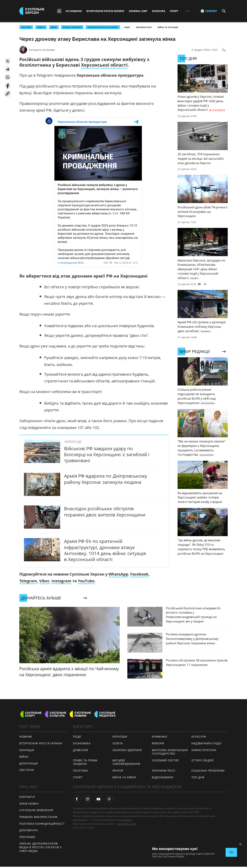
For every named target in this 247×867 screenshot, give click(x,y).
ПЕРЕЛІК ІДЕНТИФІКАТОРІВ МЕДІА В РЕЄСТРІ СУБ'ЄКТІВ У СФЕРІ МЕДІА (40, 847)
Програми (27, 837)
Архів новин (29, 803)
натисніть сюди (127, 823)
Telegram (28, 580)
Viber (44, 580)
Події (127, 27)
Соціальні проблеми (208, 770)
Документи (28, 830)
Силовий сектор (165, 760)
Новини (25, 736)
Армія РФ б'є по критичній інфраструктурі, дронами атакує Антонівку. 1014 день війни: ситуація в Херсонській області (105, 550)
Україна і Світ (138, 11)
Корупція (120, 736)
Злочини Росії (143, 27)
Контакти (27, 797)
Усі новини (74, 11)
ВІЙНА (23, 756)
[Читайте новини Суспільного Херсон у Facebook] (77, 799)
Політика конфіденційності (41, 823)
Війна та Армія (124, 777)
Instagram (61, 580)
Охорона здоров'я (127, 750)
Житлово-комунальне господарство (170, 752)
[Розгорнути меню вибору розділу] (59, 11)
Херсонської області (104, 65)
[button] (7, 61)
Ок (231, 852)
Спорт (174, 11)
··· (187, 11)
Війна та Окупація (168, 27)
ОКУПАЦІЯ (26, 750)
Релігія (118, 770)
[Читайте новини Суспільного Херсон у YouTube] (98, 799)
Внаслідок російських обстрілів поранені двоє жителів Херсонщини (104, 511)
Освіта (118, 743)
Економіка (81, 743)
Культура (158, 11)
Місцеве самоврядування (126, 762)
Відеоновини (162, 777)
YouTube (86, 580)
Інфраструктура (203, 750)
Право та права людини (85, 762)
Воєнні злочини (72, 27)
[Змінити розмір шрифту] (224, 50)
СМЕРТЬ (41, 27)
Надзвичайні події (206, 743)
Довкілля (80, 750)
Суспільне (125, 820)
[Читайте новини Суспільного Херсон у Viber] (109, 799)
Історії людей (202, 760)
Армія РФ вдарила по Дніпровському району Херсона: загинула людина (105, 479)
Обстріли (26, 27)
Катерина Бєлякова (42, 50)
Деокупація (28, 763)
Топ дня (197, 777)
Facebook (139, 574)
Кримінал (159, 736)
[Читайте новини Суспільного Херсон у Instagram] (87, 799)
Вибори (158, 743)
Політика (80, 770)
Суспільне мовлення (36, 810)
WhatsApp (118, 574)
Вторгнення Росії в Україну (105, 11)
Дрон (54, 27)
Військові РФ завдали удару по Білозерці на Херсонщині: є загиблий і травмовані (106, 454)
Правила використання (38, 817)
